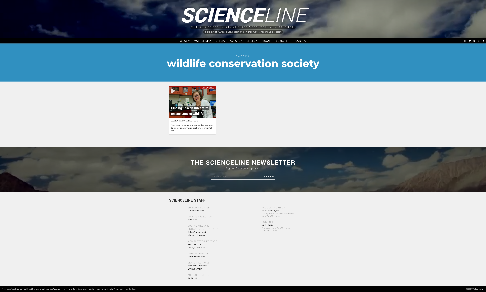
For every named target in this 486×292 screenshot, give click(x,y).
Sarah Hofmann (196, 256)
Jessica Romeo (178, 121)
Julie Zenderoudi (197, 232)
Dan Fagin (267, 225)
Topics (183, 41)
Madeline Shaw (196, 210)
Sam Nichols (194, 244)
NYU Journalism (477, 289)
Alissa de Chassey (197, 265)
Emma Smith (195, 269)
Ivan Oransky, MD (270, 210)
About (266, 41)
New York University (105, 289)
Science (243, 15)
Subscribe (283, 41)
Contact (301, 41)
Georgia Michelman (198, 247)
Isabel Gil (192, 278)
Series (251, 41)
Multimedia (201, 41)
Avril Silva (193, 219)
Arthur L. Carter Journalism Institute (80, 289)
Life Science (208, 88)
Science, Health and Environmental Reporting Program (37, 289)
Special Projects (228, 41)
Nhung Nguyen (196, 235)
